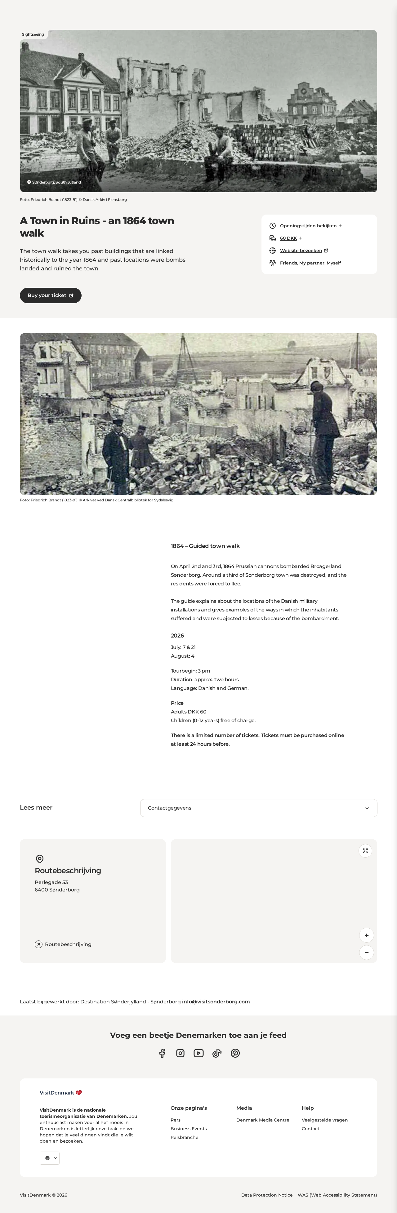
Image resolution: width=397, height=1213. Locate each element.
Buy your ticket (47, 295)
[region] (274, 901)
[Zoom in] (366, 935)
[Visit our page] (180, 1053)
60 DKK (288, 238)
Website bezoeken (301, 250)
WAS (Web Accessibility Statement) (337, 1195)
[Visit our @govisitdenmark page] (217, 1053)
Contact (310, 1128)
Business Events (189, 1128)
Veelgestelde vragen (325, 1120)
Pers (176, 1120)
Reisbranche (184, 1137)
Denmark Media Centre (262, 1120)
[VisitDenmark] (61, 1093)
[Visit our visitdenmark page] (198, 1053)
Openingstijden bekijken (308, 226)
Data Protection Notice (267, 1195)
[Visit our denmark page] (162, 1053)
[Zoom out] (366, 952)
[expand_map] (365, 851)
